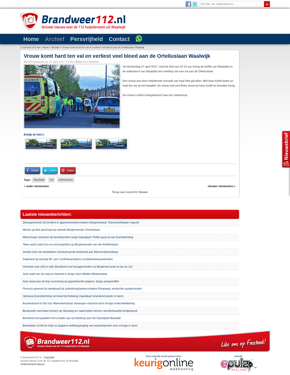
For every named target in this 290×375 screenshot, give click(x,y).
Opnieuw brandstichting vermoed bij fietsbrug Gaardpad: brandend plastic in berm (73, 296)
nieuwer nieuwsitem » (222, 186)
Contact (101, 38)
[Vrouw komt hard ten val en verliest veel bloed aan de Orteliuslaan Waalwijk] (71, 96)
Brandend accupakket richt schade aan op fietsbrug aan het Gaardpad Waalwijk (72, 318)
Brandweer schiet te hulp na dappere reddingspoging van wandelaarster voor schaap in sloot (80, 325)
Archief (48, 38)
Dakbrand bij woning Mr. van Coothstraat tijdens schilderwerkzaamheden (68, 259)
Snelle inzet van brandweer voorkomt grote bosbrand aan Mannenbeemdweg (70, 252)
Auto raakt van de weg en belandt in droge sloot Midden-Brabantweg (65, 274)
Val (51, 179)
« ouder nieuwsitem (36, 186)
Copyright (49, 357)
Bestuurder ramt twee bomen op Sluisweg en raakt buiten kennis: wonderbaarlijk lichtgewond (80, 310)
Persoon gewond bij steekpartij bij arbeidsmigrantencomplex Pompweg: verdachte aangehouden (82, 288)
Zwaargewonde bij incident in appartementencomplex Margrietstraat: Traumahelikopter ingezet (81, 222)
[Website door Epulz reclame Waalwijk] (238, 370)
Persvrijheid (74, 38)
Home (29, 38)
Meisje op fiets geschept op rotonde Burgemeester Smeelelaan (61, 229)
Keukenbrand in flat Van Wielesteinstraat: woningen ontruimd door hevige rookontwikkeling (79, 303)
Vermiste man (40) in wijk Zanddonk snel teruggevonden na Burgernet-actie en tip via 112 (78, 266)
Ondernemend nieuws (32, 364)
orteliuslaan (65, 179)
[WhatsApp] (117, 39)
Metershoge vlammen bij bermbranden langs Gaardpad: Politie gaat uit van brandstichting (78, 237)
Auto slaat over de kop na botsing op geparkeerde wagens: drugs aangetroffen (71, 281)
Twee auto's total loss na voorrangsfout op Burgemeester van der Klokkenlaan (70, 244)
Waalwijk (38, 179)
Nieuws (143, 192)
